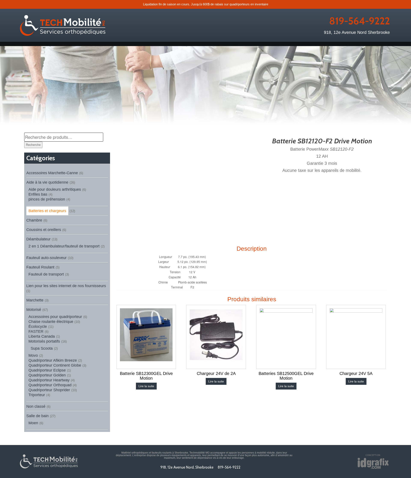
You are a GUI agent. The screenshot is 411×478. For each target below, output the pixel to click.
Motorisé (33, 309)
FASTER (35, 331)
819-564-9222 (359, 21)
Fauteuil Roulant (40, 267)
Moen (33, 423)
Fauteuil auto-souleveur (46, 258)
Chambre (34, 220)
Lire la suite (146, 386)
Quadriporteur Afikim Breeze (52, 360)
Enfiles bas (37, 194)
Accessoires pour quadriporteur (55, 317)
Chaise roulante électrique (50, 321)
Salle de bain (37, 416)
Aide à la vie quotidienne (47, 182)
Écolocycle (37, 326)
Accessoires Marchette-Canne (52, 173)
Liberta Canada (41, 336)
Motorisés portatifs (44, 341)
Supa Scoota (42, 348)
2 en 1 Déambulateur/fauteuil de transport (64, 246)
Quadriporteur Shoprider (49, 390)
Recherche (33, 144)
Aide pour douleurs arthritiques (54, 189)
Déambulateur (38, 239)
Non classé (35, 406)
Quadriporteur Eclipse (47, 370)
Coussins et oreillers (43, 230)
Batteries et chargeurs (47, 211)
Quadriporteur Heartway (49, 380)
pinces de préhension (46, 199)
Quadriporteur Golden (47, 375)
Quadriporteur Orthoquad (49, 385)
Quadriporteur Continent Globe (54, 365)
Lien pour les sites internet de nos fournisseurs (66, 286)
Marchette (34, 300)
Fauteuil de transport (46, 274)
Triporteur (36, 395)
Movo (33, 355)
